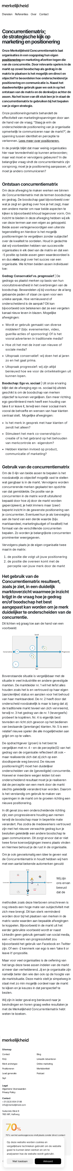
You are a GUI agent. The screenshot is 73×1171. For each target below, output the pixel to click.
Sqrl (4, 1078)
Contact (44, 14)
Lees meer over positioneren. (39, 141)
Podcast (40, 1073)
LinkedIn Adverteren (46, 1059)
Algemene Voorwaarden (14, 1088)
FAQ (4, 1059)
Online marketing (45, 1063)
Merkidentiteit (43, 1068)
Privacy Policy (8, 1092)
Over (33, 14)
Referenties (21, 14)
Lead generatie (9, 1073)
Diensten (7, 14)
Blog (39, 1054)
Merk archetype (9, 1063)
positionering (11, 60)
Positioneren (8, 1068)
